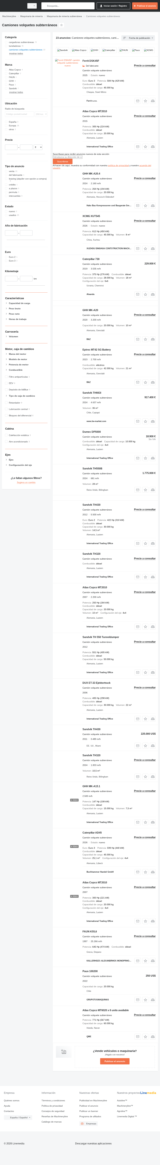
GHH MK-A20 (90, 310)
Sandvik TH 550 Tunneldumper (100, 637)
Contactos (9, 1111)
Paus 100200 (90, 971)
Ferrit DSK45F (90, 61)
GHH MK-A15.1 (91, 786)
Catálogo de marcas (52, 1121)
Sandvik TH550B (92, 468)
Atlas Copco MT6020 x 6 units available (105, 1010)
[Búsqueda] (44, 6)
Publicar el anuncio (115, 1061)
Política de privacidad (52, 1106)
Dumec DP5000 (91, 432)
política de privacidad (118, 165)
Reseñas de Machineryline (55, 1116)
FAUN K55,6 (89, 931)
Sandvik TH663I (91, 392)
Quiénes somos (11, 1100)
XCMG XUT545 (91, 216)
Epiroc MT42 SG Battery (96, 349)
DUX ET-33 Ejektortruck (96, 683)
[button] (145, 101)
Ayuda (7, 1106)
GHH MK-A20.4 (91, 173)
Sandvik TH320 (91, 554)
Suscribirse (62, 161)
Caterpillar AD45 (92, 832)
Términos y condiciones (53, 1100)
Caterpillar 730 (91, 259)
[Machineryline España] (13, 6)
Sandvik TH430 (91, 504)
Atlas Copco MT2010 (94, 111)
